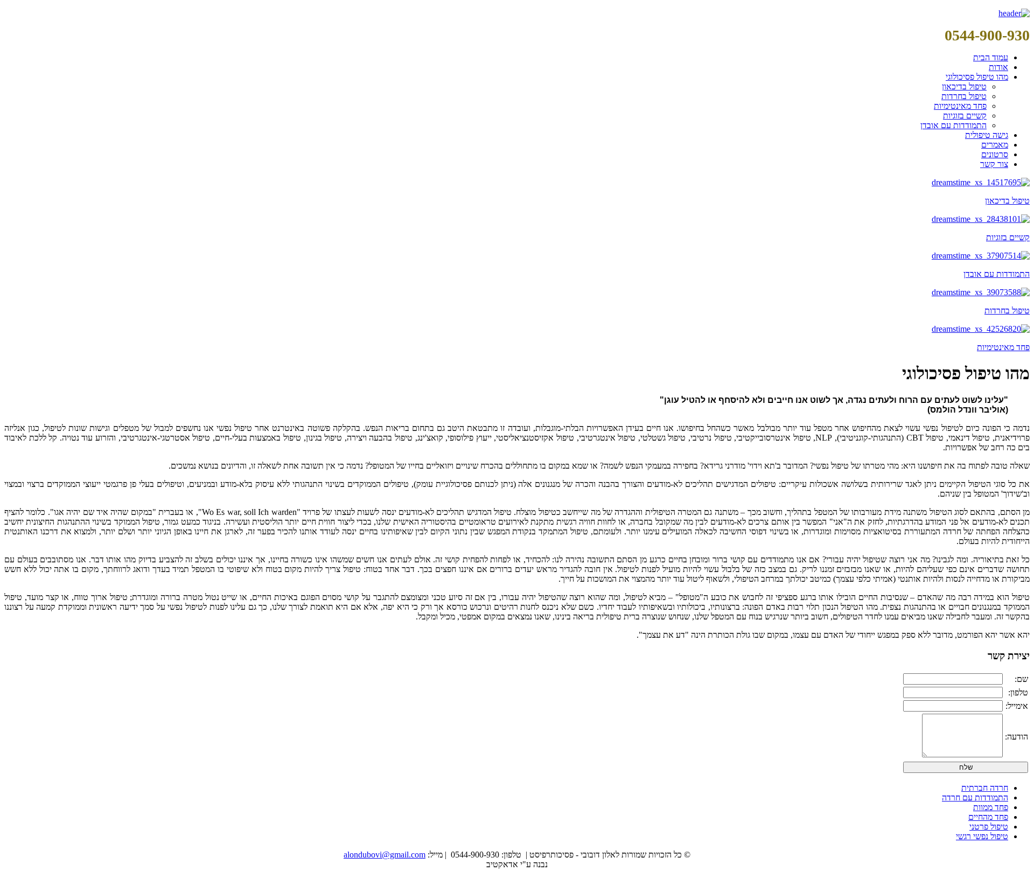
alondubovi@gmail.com (384, 854)
